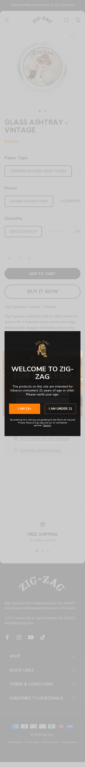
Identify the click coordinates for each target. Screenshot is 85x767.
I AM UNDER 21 (60, 409)
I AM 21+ (24, 409)
